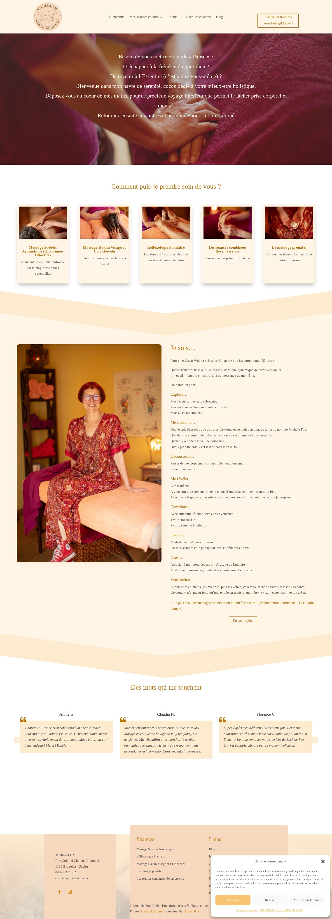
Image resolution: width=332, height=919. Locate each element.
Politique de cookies (246, 910)
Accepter (233, 900)
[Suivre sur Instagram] (70, 892)
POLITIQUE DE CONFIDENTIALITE (281, 910)
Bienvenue (116, 17)
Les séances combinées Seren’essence (227, 249)
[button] (323, 861)
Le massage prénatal (289, 247)
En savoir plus (243, 621)
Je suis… (174, 17)
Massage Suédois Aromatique (155, 849)
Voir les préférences (308, 900)
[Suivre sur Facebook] (59, 892)
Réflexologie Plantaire (166, 247)
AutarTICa (191, 911)
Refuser (270, 900)
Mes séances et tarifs (144, 17)
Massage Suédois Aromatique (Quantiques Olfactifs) (42, 251)
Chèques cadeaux (198, 17)
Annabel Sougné (152, 911)
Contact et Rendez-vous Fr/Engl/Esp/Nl (278, 20)
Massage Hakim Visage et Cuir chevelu (104, 249)
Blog (219, 17)
